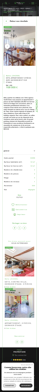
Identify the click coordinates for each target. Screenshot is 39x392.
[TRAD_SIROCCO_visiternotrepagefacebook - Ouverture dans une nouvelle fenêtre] (17, 342)
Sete (5, 10)
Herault (28, 8)
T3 (17, 10)
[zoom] (19, 65)
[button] (31, 46)
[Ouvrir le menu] (32, 3)
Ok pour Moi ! (26, 385)
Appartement (11, 10)
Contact (36, 106)
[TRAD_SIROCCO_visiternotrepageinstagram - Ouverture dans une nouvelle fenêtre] (22, 342)
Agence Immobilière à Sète (11, 8)
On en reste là (25, 365)
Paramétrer (9, 385)
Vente (22, 8)
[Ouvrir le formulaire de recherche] (6, 3)
